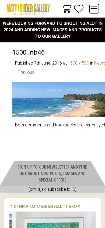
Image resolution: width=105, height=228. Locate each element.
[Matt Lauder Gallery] (28, 9)
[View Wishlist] (78, 9)
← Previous (23, 72)
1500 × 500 (78, 63)
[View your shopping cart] (66, 8)
